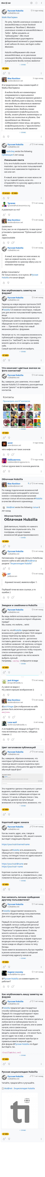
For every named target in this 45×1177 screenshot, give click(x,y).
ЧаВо (6, 68)
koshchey (10, 151)
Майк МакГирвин (10, 17)
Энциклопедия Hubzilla (20, 563)
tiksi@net (10, 507)
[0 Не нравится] (9, 73)
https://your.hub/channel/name (16, 844)
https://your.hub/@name (12, 864)
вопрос (7, 193)
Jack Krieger (8, 706)
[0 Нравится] (4, 137)
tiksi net (6, 3)
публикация (7, 155)
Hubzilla (6, 310)
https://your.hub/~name (12, 866)
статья (36, 507)
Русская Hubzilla (11, 978)
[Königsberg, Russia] (28, 483)
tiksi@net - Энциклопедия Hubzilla (19, 1088)
